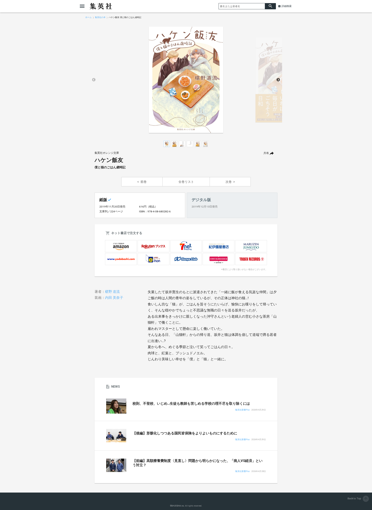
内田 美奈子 (114, 298)
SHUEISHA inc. (178, 506)
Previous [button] (94, 80)
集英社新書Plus (242, 410)
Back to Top (358, 498)
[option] (186, 80)
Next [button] (278, 80)
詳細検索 (287, 6)
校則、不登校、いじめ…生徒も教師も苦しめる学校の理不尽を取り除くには (191, 403)
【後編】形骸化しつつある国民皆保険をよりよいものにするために (185, 433)
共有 (266, 153)
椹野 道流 (112, 292)
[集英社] (100, 6)
